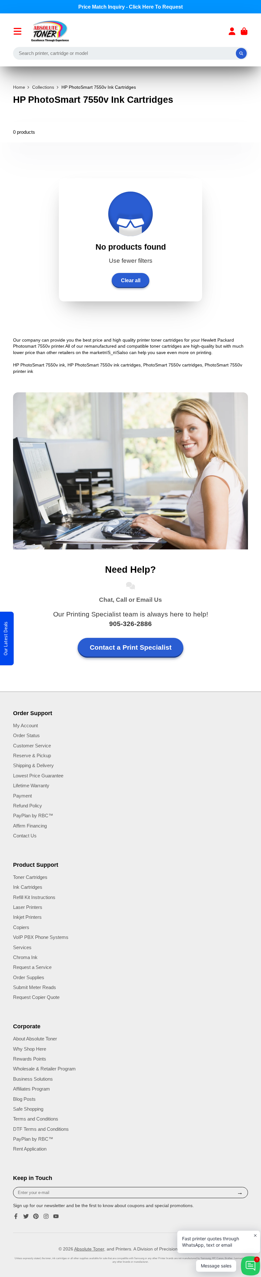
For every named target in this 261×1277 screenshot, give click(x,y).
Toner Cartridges (30, 877)
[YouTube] (56, 1216)
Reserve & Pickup (32, 755)
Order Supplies (28, 977)
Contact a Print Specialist (131, 647)
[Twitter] (26, 1216)
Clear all (130, 280)
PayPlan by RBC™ (33, 815)
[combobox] (130, 53)
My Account (25, 725)
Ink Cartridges (27, 887)
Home (19, 87)
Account (232, 31)
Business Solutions (33, 1079)
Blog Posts (24, 1099)
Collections (43, 87)
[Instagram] (46, 1216)
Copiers (21, 927)
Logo (50, 31)
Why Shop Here (29, 1049)
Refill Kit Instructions (34, 897)
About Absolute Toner (35, 1038)
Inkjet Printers (27, 917)
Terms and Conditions (35, 1119)
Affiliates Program (31, 1089)
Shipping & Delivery (33, 765)
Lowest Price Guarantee (38, 775)
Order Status (26, 735)
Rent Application (29, 1149)
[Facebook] (16, 1216)
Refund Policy (27, 805)
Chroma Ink (25, 957)
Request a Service (32, 967)
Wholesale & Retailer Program (44, 1068)
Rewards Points (29, 1059)
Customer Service (32, 745)
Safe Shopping (28, 1109)
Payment (22, 795)
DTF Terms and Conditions (41, 1129)
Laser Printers (27, 907)
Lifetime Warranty (31, 785)
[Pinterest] (36, 1216)
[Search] (241, 53)
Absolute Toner (89, 1248)
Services (22, 947)
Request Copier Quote (36, 997)
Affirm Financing (30, 825)
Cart (244, 31)
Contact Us (25, 835)
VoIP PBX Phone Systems (40, 937)
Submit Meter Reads (34, 987)
